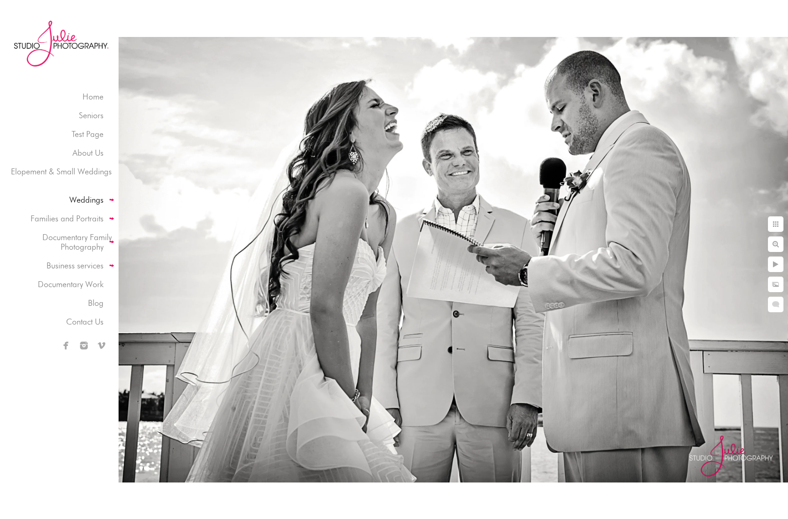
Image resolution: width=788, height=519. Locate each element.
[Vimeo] (101, 345)
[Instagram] (84, 345)
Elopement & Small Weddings (61, 171)
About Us (88, 152)
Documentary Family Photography (77, 242)
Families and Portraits (67, 218)
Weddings (86, 199)
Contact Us (85, 321)
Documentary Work (71, 284)
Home (93, 96)
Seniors (91, 115)
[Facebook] (66, 345)
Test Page (88, 134)
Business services (75, 265)
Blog (96, 303)
